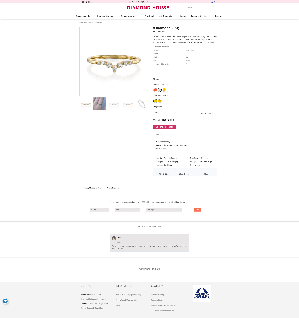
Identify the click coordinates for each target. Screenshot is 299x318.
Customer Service (199, 16)
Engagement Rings (84, 16)
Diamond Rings (157, 300)
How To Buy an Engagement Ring (128, 294)
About (118, 305)
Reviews (218, 16)
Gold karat (157, 95)
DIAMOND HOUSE (148, 7)
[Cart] (92, 7)
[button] (185, 171)
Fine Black (149, 16)
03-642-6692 (144, 202)
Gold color (157, 84)
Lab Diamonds (165, 16)
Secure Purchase (165, 126)
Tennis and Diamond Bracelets (162, 310)
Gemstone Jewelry (129, 16)
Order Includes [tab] (113, 188)
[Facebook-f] (83, 7)
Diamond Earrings (158, 294)
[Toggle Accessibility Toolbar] (5, 301)
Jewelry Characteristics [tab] (91, 188)
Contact (182, 16)
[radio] (155, 90)
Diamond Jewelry (105, 16)
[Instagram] (87, 7)
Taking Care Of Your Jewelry (126, 300)
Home (81, 22)
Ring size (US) (158, 106)
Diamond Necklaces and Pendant (163, 305)
